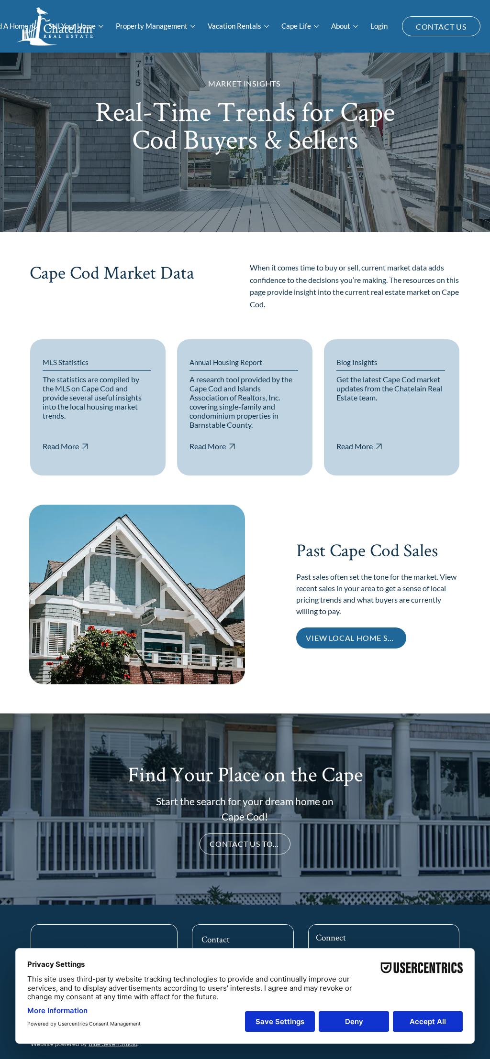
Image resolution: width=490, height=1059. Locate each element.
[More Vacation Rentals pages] (266, 26)
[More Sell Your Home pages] (101, 26)
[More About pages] (355, 26)
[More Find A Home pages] (33, 26)
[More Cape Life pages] (316, 26)
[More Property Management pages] (192, 26)
